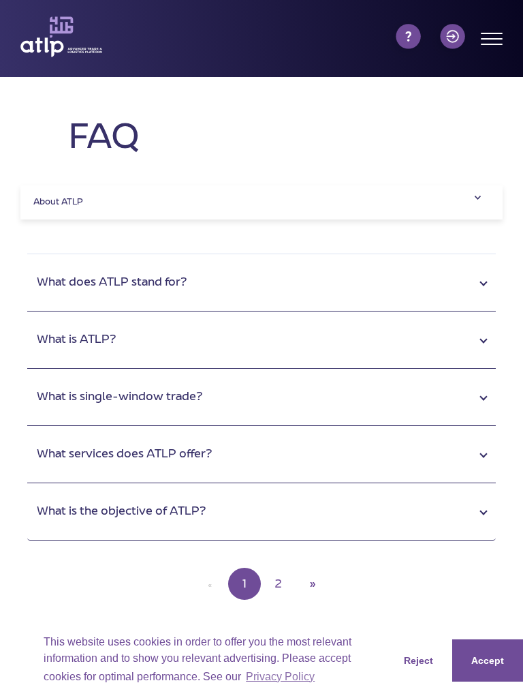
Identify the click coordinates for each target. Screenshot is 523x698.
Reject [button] (418, 660)
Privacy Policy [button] (280, 676)
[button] (261, 283)
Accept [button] (487, 660)
